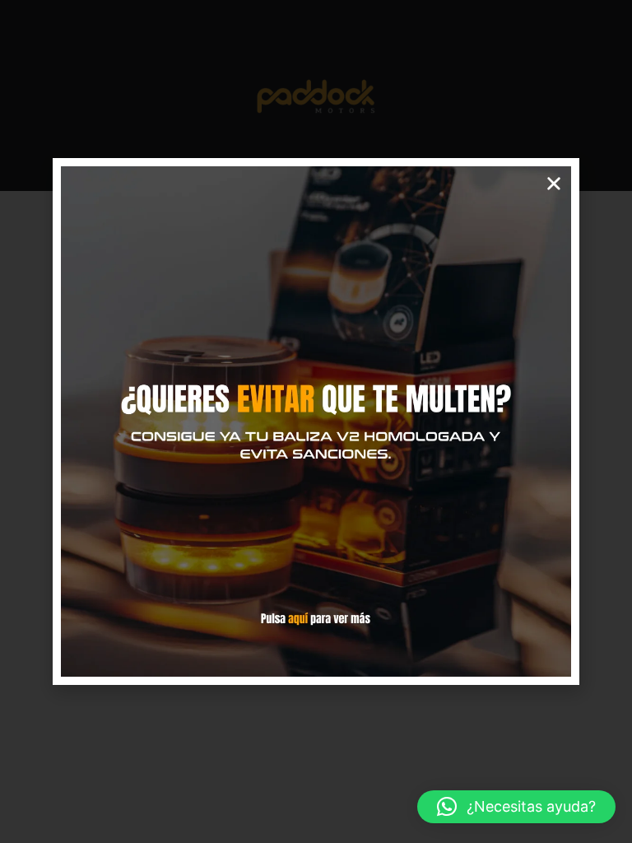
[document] (316, 421)
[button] (516, 806)
